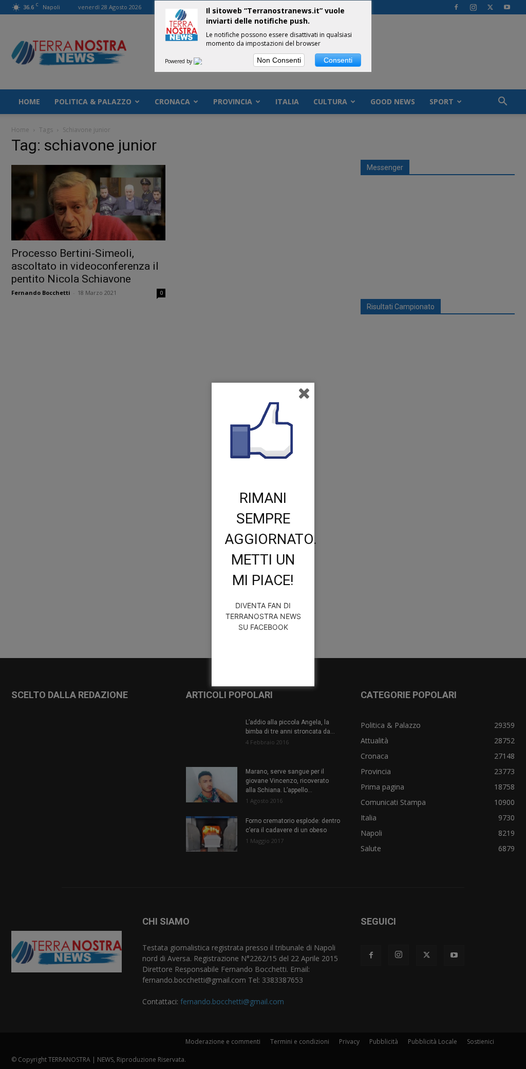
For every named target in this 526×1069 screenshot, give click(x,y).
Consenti (338, 60)
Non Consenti (279, 60)
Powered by (179, 61)
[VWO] (204, 61)
